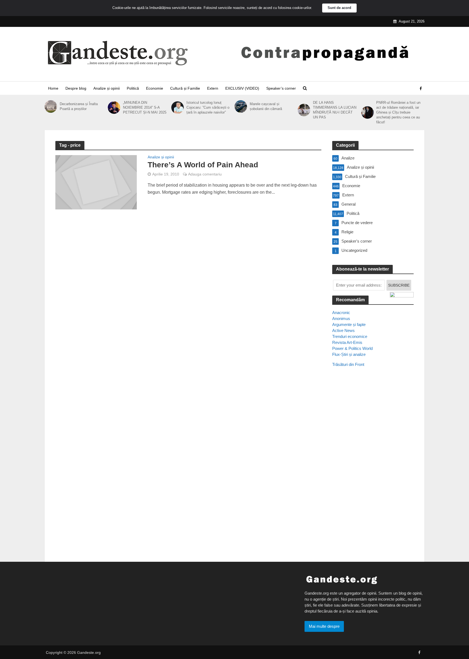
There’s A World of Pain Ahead (203, 165)
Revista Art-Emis (347, 342)
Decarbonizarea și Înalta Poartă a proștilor (79, 106)
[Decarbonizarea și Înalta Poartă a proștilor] (51, 106)
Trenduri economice (349, 336)
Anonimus (341, 318)
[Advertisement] (373, 470)
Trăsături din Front (348, 364)
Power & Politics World (352, 348)
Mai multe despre (324, 626)
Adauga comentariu (205, 174)
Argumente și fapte (349, 324)
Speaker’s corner (281, 88)
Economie (154, 88)
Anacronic (341, 312)
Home (53, 88)
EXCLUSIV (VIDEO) (242, 88)
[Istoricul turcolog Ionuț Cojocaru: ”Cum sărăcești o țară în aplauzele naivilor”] (177, 107)
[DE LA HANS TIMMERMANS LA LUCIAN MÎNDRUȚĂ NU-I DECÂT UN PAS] (304, 110)
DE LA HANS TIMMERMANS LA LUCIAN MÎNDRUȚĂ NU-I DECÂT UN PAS (334, 110)
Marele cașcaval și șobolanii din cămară (266, 106)
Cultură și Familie (185, 88)
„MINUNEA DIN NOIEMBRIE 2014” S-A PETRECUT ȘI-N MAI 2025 (144, 107)
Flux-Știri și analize (349, 354)
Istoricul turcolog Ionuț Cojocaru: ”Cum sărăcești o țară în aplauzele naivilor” (207, 107)
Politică (133, 88)
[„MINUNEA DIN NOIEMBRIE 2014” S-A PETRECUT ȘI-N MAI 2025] (114, 107)
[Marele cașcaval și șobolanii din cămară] (240, 106)
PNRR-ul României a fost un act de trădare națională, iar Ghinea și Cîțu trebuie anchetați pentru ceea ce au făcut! (398, 112)
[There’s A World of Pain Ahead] (96, 182)
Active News (343, 330)
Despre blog (75, 88)
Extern (212, 88)
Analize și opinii (106, 88)
